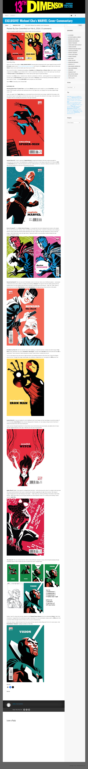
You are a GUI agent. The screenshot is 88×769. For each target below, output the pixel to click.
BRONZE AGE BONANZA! (73, 41)
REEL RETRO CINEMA (73, 74)
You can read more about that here (25, 66)
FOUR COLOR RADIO (73, 54)
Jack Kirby (77, 104)
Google (24, 710)
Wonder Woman (70, 113)
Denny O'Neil (72, 102)
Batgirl (70, 98)
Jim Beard (80, 104)
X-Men (74, 113)
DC (68, 102)
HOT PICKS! (71, 58)
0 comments (47, 28)
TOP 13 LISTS (71, 78)
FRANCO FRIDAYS (72, 56)
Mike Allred (71, 107)
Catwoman (69, 100)
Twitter (29, 710)
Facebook (27, 710)
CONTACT (12, 15)
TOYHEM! (72, 112)
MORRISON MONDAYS (73, 62)
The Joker (68, 112)
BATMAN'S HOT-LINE (73, 39)
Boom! (70, 99)
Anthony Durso (74, 96)
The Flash (80, 111)
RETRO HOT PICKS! (72, 76)
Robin (68, 110)
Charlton (72, 100)
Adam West (69, 96)
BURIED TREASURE (72, 43)
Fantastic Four (69, 103)
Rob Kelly (71, 110)
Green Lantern (69, 104)
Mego (77, 106)
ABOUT (7, 15)
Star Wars (71, 111)
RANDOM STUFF (16, 25)
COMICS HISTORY (72, 46)
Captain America (77, 99)
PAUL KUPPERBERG (72, 68)
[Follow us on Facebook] (75, 16)
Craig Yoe (76, 100)
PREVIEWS (70, 70)
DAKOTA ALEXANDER (73, 50)
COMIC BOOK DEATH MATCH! (74, 45)
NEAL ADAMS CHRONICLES (74, 66)
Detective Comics (77, 102)
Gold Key (78, 103)
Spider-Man (75, 110)
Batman (74, 98)
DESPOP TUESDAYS (72, 52)
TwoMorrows (77, 112)
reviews (79, 109)
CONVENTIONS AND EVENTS (74, 48)
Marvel (73, 106)
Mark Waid (68, 106)
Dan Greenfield (21, 28)
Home (6, 25)
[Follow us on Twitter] (71, 16)
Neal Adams (76, 107)
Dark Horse (80, 100)
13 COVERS (70, 35)
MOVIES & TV (71, 64)
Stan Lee (80, 110)
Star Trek (68, 111)
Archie (78, 96)
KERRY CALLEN (71, 60)
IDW (73, 104)
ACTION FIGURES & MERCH (74, 37)
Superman (76, 111)
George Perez (74, 103)
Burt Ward (73, 99)
